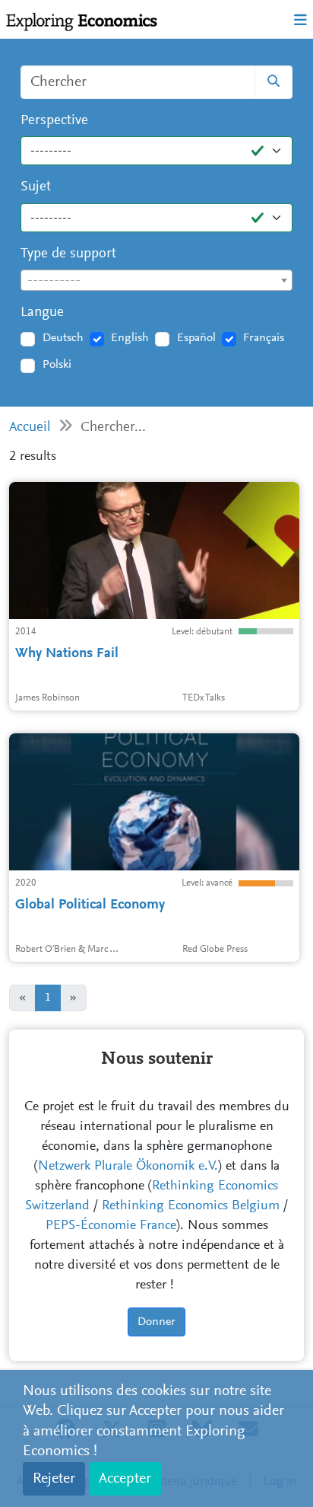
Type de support (68, 254)
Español (196, 338)
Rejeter (54, 1478)
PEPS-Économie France (111, 1226)
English (130, 338)
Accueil (30, 427)
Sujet (36, 187)
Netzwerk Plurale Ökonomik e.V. (128, 1166)
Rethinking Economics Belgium (191, 1206)
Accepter (125, 1478)
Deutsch (63, 338)
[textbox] (156, 281)
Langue (42, 312)
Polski (57, 365)
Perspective (54, 120)
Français (263, 338)
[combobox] (156, 280)
